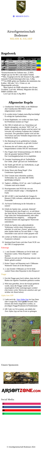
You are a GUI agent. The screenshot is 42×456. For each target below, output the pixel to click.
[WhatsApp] (3, 414)
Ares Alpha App (22, 299)
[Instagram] (3, 404)
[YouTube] (3, 410)
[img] (21, 7)
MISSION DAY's (22, 16)
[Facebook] (3, 407)
